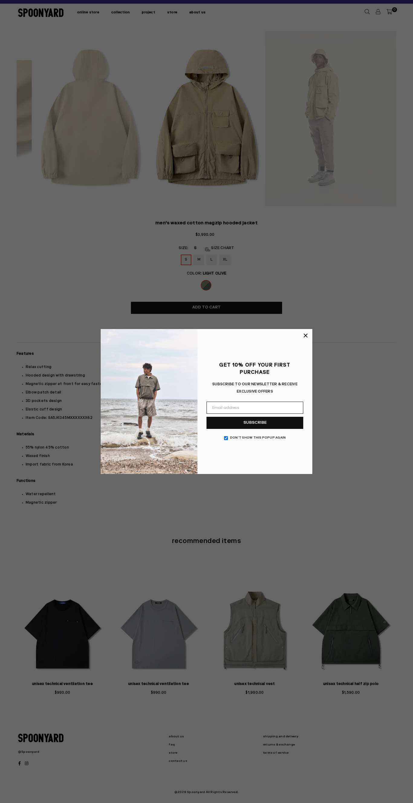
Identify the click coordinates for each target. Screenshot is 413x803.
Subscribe (255, 423)
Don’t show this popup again (258, 437)
